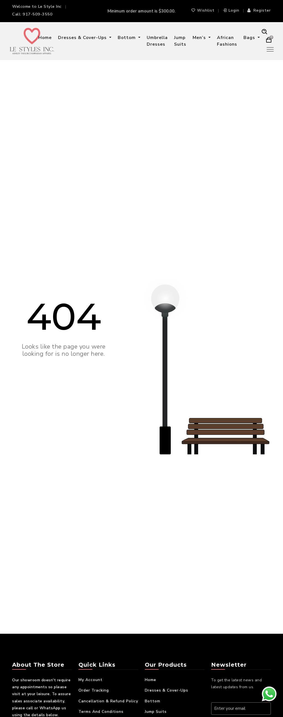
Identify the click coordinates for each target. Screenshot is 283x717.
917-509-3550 (38, 14)
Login (234, 10)
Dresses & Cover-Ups (83, 38)
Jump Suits (180, 41)
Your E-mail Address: (234, 696)
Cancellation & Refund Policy (108, 701)
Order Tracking (93, 690)
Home (45, 38)
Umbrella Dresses (157, 41)
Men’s (200, 38)
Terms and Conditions (101, 711)
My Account (90, 679)
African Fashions (227, 41)
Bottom (127, 38)
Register (262, 10)
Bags (249, 38)
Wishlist (205, 10)
